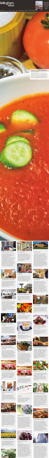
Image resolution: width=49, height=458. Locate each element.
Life (6, 10)
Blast (46, 8)
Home (17, 10)
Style (10, 10)
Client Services (32, 10)
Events (26, 10)
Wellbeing (21, 10)
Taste (13, 10)
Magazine (2, 10)
